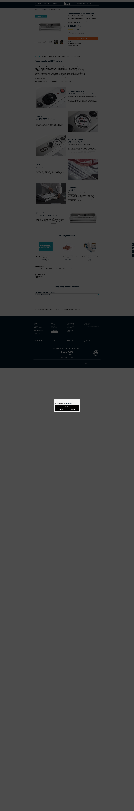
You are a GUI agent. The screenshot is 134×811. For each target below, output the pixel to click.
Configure (73, 409)
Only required (61, 409)
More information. (69, 403)
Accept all (67, 406)
